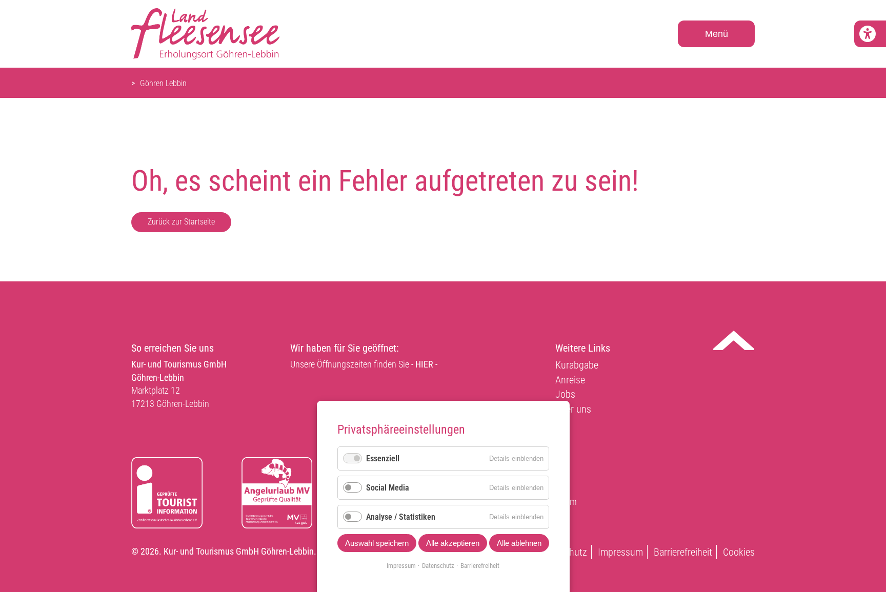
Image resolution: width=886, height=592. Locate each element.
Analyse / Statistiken (400, 517)
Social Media (387, 488)
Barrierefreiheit (683, 552)
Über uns (573, 409)
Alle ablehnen (519, 543)
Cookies (739, 552)
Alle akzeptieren (452, 543)
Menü (716, 34)
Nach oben (734, 340)
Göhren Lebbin (163, 83)
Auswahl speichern (377, 543)
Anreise (570, 380)
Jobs (565, 394)
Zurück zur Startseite (181, 222)
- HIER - (424, 364)
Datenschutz (438, 565)
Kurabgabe (576, 365)
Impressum (620, 552)
